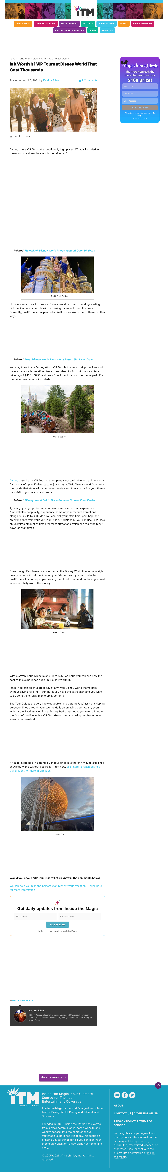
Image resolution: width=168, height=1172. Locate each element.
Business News (107, 24)
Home (12, 59)
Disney (14, 480)
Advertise (107, 30)
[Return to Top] (158, 1085)
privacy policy (122, 1137)
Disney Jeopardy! (142, 24)
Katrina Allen (51, 80)
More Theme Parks (46, 24)
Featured (88, 24)
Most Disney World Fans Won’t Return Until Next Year (59, 359)
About (93, 30)
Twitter (132, 1095)
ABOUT (118, 1105)
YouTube (117, 1095)
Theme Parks (24, 59)
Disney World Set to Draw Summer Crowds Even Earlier (60, 500)
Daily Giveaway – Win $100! (69, 30)
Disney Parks (23, 24)
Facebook (125, 1095)
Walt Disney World (59, 59)
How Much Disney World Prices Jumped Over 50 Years (60, 250)
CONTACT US (122, 1113)
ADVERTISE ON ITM (146, 1113)
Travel (124, 24)
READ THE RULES (140, 119)
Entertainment (69, 24)
